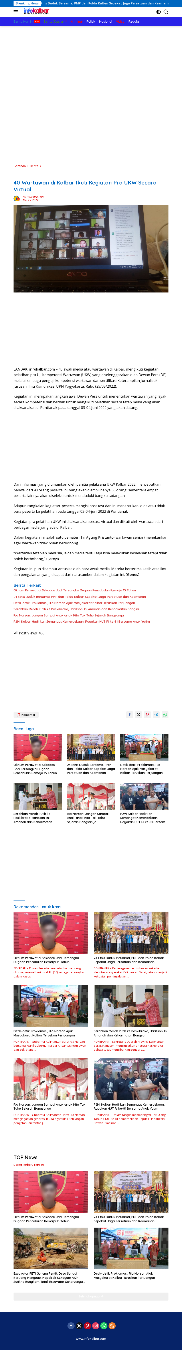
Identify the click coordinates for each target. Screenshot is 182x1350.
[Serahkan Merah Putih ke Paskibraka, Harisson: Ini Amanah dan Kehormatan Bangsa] (38, 796)
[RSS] (112, 1326)
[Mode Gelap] (158, 12)
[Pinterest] (87, 1326)
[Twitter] (79, 1326)
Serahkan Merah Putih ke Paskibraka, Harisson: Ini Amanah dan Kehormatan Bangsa (76, 609)
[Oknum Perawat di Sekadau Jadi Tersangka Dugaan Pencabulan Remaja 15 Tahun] (38, 747)
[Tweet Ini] (138, 714)
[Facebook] (71, 1326)
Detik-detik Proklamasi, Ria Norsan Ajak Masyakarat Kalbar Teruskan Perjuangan (74, 603)
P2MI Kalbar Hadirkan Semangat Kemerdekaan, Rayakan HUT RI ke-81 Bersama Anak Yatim (82, 622)
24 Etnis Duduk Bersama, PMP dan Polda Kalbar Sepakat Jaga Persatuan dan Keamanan (80, 597)
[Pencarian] (165, 12)
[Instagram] (95, 1326)
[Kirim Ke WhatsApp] (165, 714)
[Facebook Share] (129, 714)
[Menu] (17, 12)
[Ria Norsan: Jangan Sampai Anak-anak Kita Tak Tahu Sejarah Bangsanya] (91, 796)
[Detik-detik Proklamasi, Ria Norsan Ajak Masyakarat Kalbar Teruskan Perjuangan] (144, 747)
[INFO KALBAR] (36, 12)
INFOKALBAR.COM (33, 197)
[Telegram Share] (156, 714)
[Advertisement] (91, 59)
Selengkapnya (90, 1296)
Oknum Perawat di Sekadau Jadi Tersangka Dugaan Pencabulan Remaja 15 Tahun (75, 590)
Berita (18, 175)
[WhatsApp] (103, 1326)
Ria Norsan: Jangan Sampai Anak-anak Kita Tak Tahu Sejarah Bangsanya (69, 615)
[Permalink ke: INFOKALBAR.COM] (17, 198)
